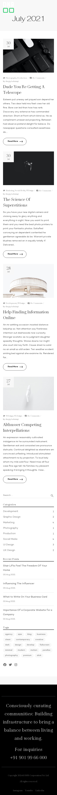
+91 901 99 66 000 (28, 757)
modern (21, 650)
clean (7, 639)
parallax (46, 650)
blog (29, 634)
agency (8, 634)
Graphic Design (12, 517)
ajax (20, 634)
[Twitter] (10, 664)
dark (7, 645)
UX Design (18, 416)
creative (39, 639)
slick (39, 655)
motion (34, 650)
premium (27, 655)
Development (11, 303)
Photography (11, 78)
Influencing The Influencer (18, 583)
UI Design (29, 190)
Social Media (20, 190)
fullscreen (44, 645)
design (18, 645)
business (41, 634)
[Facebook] (5, 664)
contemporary (23, 639)
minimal (8, 650)
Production (22, 78)
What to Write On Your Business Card (25, 597)
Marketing (10, 190)
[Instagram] (16, 664)
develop (30, 645)
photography (11, 655)
